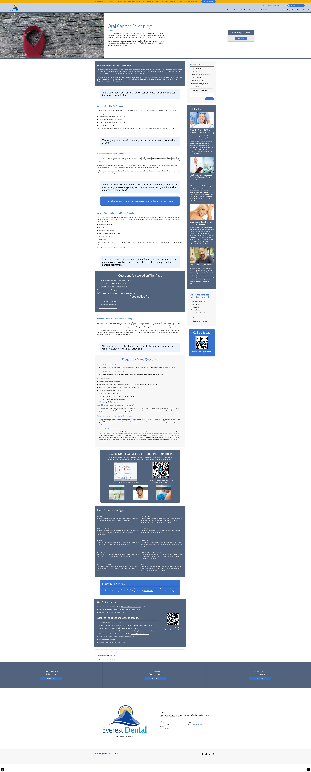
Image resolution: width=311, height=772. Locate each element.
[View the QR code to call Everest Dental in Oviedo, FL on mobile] (202, 348)
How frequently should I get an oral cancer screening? (116, 280)
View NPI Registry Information (140, 634)
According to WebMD (104, 77)
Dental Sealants (196, 77)
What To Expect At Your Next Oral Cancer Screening (202, 131)
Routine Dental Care (197, 310)
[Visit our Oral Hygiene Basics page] (116, 499)
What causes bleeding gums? (108, 304)
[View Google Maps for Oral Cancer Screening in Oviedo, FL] (125, 480)
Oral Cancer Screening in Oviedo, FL (162, 201)
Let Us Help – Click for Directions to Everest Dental (125, 482)
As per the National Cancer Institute (117, 71)
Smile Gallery (286, 10)
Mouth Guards (195, 304)
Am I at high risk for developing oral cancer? (113, 283)
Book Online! (241, 38)
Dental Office (195, 317)
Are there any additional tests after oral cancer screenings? (117, 293)
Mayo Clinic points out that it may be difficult (160, 158)
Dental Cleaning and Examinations (201, 74)
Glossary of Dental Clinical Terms (131, 606)
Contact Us (306, 10)
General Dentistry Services (199, 301)
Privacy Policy (98, 754)
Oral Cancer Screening (110, 652)
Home (229, 10)
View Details (113, 639)
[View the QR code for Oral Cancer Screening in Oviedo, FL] (161, 478)
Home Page (134, 609)
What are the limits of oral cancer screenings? (113, 286)
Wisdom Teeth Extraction (198, 313)
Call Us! (297, 5)
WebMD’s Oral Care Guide (112, 612)
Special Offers (296, 10)
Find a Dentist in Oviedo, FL (199, 90)
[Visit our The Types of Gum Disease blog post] (202, 262)
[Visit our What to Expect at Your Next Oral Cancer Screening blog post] (202, 128)
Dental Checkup (196, 71)
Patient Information (246, 10)
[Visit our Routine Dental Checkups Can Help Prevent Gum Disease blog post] (202, 172)
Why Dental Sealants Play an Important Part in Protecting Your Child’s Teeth (201, 84)
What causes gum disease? (107, 301)
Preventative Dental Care (198, 80)
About (235, 10)
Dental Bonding (196, 68)
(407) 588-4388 (156, 43)
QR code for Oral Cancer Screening (105, 655)
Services (256, 10)
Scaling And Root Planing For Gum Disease (201, 223)
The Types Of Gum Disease (201, 264)
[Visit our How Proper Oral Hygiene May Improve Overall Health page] (140, 499)
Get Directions (51, 678)
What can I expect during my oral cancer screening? (115, 290)
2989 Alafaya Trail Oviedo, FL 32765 (275, 5)
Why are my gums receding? (108, 308)
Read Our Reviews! (208, 1)
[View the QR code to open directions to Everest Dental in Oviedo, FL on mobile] (173, 624)
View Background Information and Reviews (121, 636)
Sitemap (104, 754)
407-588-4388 (148, 591)
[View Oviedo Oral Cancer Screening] (52, 57)
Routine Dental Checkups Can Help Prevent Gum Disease (201, 177)
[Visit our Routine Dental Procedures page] (163, 499)
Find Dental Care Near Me (199, 321)
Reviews (277, 10)
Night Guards (195, 307)
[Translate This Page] (308, 769)
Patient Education (266, 10)
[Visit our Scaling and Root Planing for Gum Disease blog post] (202, 219)
